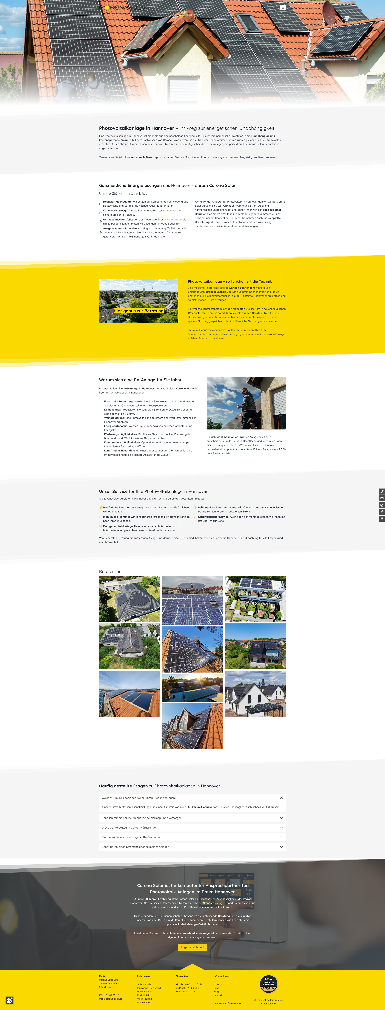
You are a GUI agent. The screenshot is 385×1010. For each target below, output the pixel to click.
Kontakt (218, 995)
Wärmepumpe (144, 998)
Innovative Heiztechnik (149, 988)
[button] (129, 599)
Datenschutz (234, 1003)
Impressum (220, 1003)
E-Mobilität (143, 995)
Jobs (216, 988)
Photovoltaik (144, 1002)
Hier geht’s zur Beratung (139, 310)
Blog (216, 991)
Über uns (219, 984)
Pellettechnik (144, 991)
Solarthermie (144, 984)
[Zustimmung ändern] (9, 1000)
